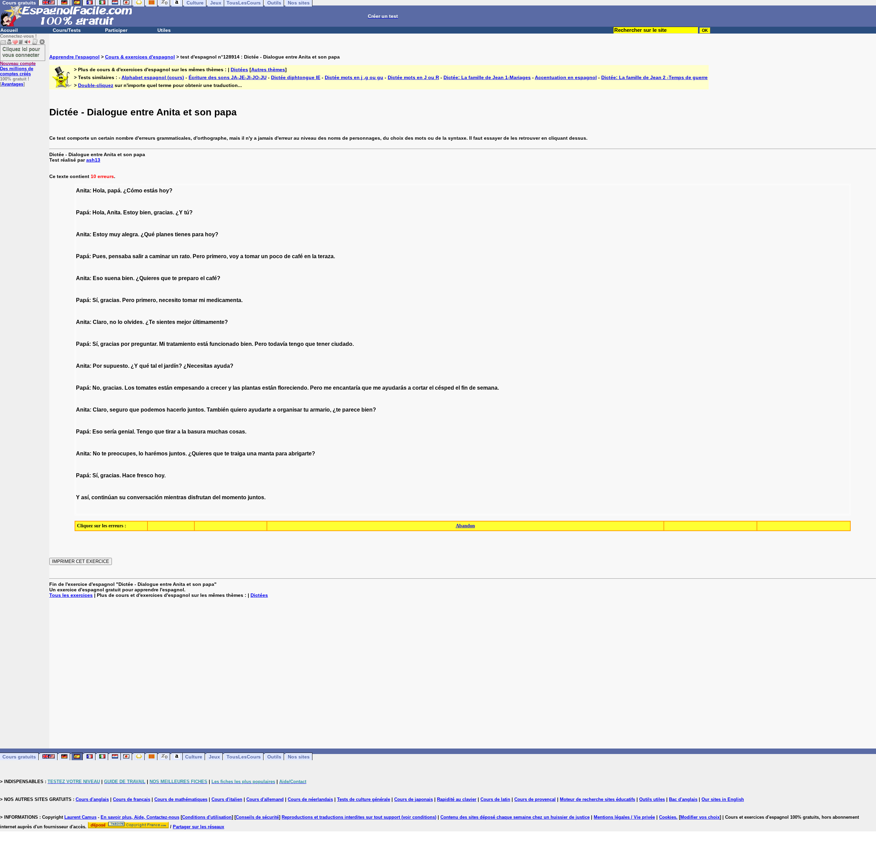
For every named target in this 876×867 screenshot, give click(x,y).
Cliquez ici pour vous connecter (21, 52)
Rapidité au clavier (456, 799)
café (297, 256)
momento (234, 497)
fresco (145, 475)
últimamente (208, 322)
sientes (165, 322)
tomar (252, 256)
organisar (289, 410)
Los (129, 388)
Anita (113, 212)
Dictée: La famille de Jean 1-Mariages (487, 77)
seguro (119, 410)
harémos (156, 453)
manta (266, 453)
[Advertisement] (462, 673)
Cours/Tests (67, 30)
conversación (145, 497)
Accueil (9, 30)
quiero (238, 410)
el (202, 278)
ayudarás (394, 388)
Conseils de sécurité (257, 817)
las (236, 388)
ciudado (341, 344)
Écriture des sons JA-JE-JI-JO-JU (228, 77)
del (216, 497)
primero (216, 256)
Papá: (83, 212)
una (252, 453)
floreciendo (292, 388)
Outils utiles (652, 799)
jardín (171, 366)
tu (306, 410)
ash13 (93, 160)
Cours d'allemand (265, 799)
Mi (162, 344)
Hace (129, 475)
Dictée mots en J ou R (413, 77)
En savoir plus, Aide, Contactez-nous (140, 817)
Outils (274, 756)
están (165, 388)
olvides (133, 322)
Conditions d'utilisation (207, 817)
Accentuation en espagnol (566, 77)
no (113, 322)
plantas (251, 388)
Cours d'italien (226, 799)
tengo (296, 344)
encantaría (346, 388)
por (125, 344)
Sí (95, 300)
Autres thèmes (268, 69)
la (314, 256)
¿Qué (148, 234)
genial (126, 432)
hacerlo (176, 410)
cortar (420, 388)
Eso (98, 278)
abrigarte (300, 453)
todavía (277, 344)
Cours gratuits (19, 756)
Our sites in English (722, 799)
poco (276, 256)
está (202, 344)
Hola (99, 190)
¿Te (150, 322)
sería (110, 432)
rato (185, 256)
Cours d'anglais (92, 799)
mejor (184, 322)
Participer (116, 30)
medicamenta (223, 300)
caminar (159, 256)
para (198, 234)
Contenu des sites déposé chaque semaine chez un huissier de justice (515, 817)
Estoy (130, 212)
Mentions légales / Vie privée (624, 817)
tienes (183, 234)
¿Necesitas (197, 366)
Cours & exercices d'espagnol (140, 57)
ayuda (222, 366)
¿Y (179, 212)
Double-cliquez (95, 85)
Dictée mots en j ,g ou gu (354, 77)
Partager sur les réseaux (198, 826)
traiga (238, 453)
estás (151, 190)
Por (97, 366)
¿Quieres (147, 278)
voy (234, 256)
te (174, 278)
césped (444, 388)
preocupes (122, 453)
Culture (193, 756)
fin (464, 388)
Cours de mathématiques (180, 799)
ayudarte (259, 410)
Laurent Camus (80, 817)
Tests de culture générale (363, 799)
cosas (237, 432)
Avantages (12, 84)
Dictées (239, 69)
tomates (146, 388)
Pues (99, 256)
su (122, 497)
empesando (189, 388)
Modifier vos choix (700, 817)
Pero (199, 256)
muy (114, 234)
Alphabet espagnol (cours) (152, 77)
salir (137, 256)
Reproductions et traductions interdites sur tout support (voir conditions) (359, 817)
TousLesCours (244, 756)
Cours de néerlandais (310, 799)
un (174, 256)
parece (351, 410)
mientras (175, 497)
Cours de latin (495, 799)
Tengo (145, 432)
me (328, 388)
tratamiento (181, 344)
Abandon (465, 525)
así (85, 497)
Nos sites (299, 756)
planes (164, 234)
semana (487, 388)
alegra (130, 234)
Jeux (214, 756)
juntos (196, 410)
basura (197, 432)
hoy (164, 190)
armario (320, 410)
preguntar (143, 344)
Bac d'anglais (683, 799)
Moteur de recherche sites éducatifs (597, 799)
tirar (171, 432)
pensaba (119, 256)
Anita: (83, 190)
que (166, 278)
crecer (218, 388)
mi (202, 300)
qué (144, 366)
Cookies (667, 817)
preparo (188, 278)
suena (112, 278)
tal (154, 366)
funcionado (224, 344)
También (218, 410)
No (96, 388)
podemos (153, 410)
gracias (163, 212)
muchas (217, 432)
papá (113, 190)
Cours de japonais (413, 799)
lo (120, 322)
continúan (104, 497)
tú (186, 212)
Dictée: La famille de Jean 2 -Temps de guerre (654, 77)
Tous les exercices (71, 595)
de (287, 256)
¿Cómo (132, 190)
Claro (100, 322)
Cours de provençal (535, 799)
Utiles (164, 30)
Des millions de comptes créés (18, 68)
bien (145, 212)
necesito (170, 300)
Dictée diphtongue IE (295, 77)
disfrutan (199, 497)
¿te (337, 410)
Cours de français (131, 799)
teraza (326, 256)
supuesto (115, 366)
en (307, 256)
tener (323, 344)
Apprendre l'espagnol (74, 57)
